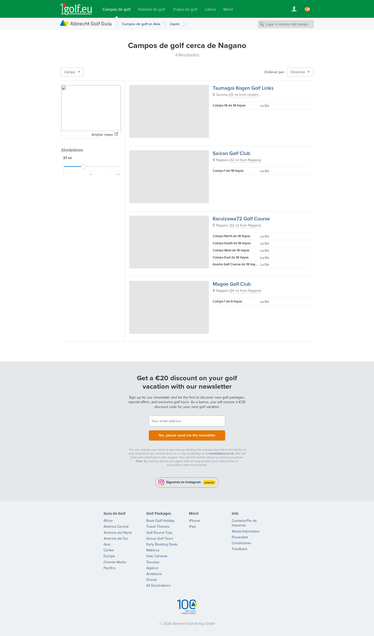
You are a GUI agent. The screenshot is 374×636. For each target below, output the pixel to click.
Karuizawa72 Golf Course (241, 218)
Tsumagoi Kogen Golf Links (243, 88)
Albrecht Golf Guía (91, 23)
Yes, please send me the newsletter (187, 435)
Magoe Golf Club (232, 283)
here (139, 461)
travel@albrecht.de (221, 453)
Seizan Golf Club (231, 153)
